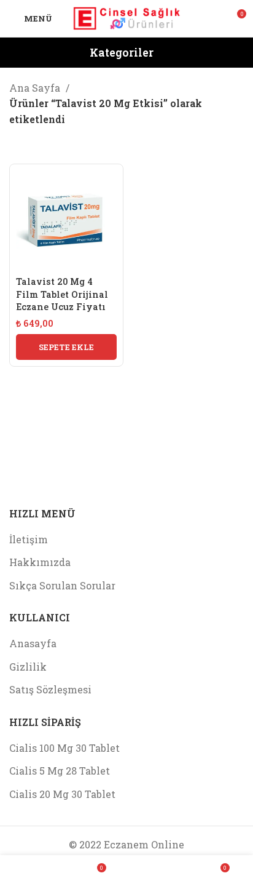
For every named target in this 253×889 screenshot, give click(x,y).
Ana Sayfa (36, 87)
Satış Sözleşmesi (50, 689)
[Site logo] (127, 16)
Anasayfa (32, 643)
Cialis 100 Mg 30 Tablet (64, 747)
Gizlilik (28, 666)
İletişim (28, 539)
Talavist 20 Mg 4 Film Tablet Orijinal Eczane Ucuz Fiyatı (62, 294)
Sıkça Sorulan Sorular (62, 585)
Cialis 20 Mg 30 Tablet (62, 793)
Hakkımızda (40, 562)
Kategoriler (122, 52)
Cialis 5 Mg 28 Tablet (59, 770)
